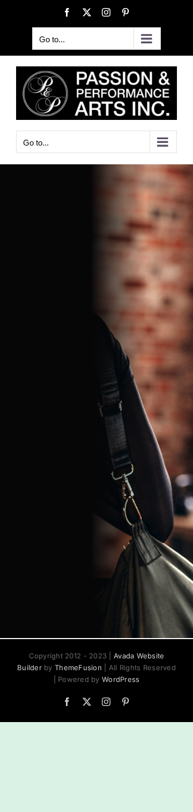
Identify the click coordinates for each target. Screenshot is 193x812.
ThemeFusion (78, 667)
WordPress (120, 679)
